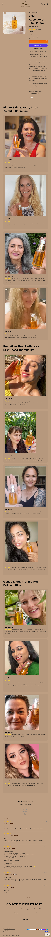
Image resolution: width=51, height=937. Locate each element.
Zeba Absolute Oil (9, 935)
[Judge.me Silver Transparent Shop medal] (25, 811)
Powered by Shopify (17, 935)
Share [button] (31, 97)
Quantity (30, 34)
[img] (7, 821)
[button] (2, 3)
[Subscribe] (35, 913)
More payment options (38, 48)
